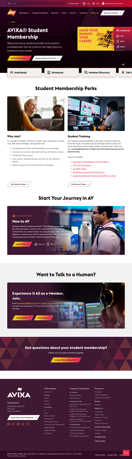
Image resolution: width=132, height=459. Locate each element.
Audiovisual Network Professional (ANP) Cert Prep (94, 176)
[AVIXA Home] (11, 12)
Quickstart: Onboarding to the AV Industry (91, 162)
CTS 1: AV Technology (82, 165)
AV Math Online (80, 169)
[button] (74, 3)
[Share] (117, 46)
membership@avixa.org (27, 303)
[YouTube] (13, 424)
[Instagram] (27, 424)
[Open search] (9, 3)
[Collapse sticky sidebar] (113, 33)
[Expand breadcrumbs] (20, 22)
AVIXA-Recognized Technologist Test (89, 172)
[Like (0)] (117, 36)
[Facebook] (18, 424)
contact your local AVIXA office (54, 303)
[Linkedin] (8, 424)
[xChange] (23, 424)
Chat (126, 453)
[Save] (117, 41)
